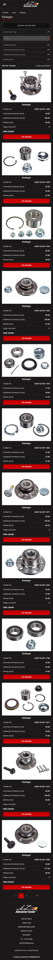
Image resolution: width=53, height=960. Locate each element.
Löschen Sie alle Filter (26, 25)
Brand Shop (26, 931)
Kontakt (26, 935)
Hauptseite (26, 919)
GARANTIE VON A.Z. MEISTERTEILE (27, 950)
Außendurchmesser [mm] (14, 54)
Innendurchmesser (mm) (14, 49)
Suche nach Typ (10, 32)
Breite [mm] (8, 59)
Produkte (5, 13)
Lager (14, 13)
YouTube (28, 939)
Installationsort (9, 45)
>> (37, 895)
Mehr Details (8, 131)
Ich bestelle (26, 137)
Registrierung (27, 943)
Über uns (26, 923)
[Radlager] (26, 86)
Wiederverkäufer (26, 927)
